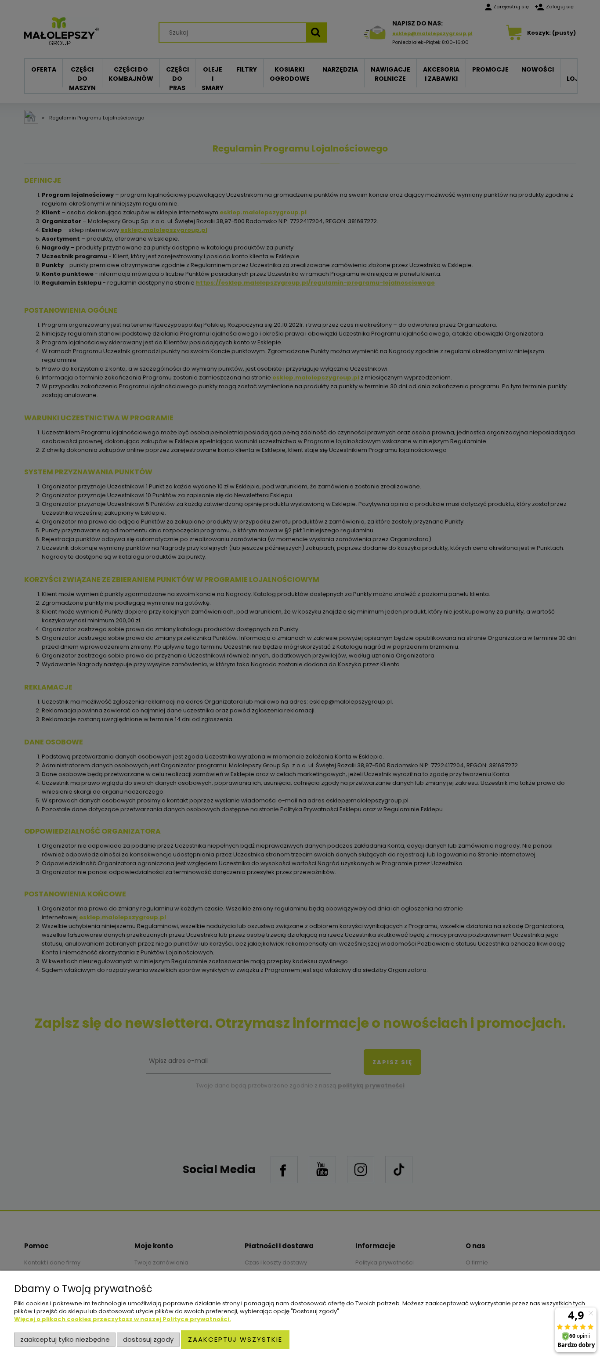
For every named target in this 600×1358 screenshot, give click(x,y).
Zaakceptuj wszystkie (235, 1339)
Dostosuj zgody (148, 1339)
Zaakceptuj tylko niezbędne (65, 1339)
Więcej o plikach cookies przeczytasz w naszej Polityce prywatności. (122, 1319)
